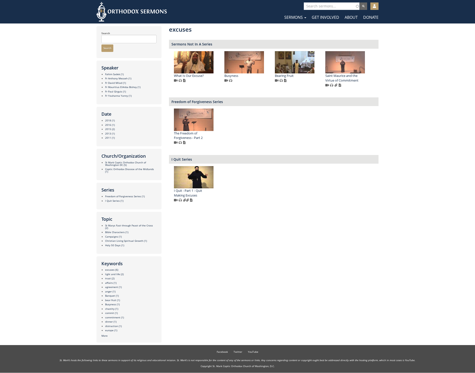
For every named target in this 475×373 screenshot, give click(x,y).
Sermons (294, 17)
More (104, 335)
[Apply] (363, 6)
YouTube (253, 351)
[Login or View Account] (374, 6)
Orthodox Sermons (131, 12)
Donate (371, 17)
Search (105, 33)
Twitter (238, 351)
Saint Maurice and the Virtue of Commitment (341, 78)
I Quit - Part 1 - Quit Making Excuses (188, 192)
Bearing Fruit (284, 75)
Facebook (222, 351)
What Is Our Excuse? (189, 75)
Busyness (231, 75)
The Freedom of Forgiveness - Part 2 (188, 135)
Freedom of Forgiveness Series (197, 101)
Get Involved (325, 17)
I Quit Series (181, 159)
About (351, 17)
